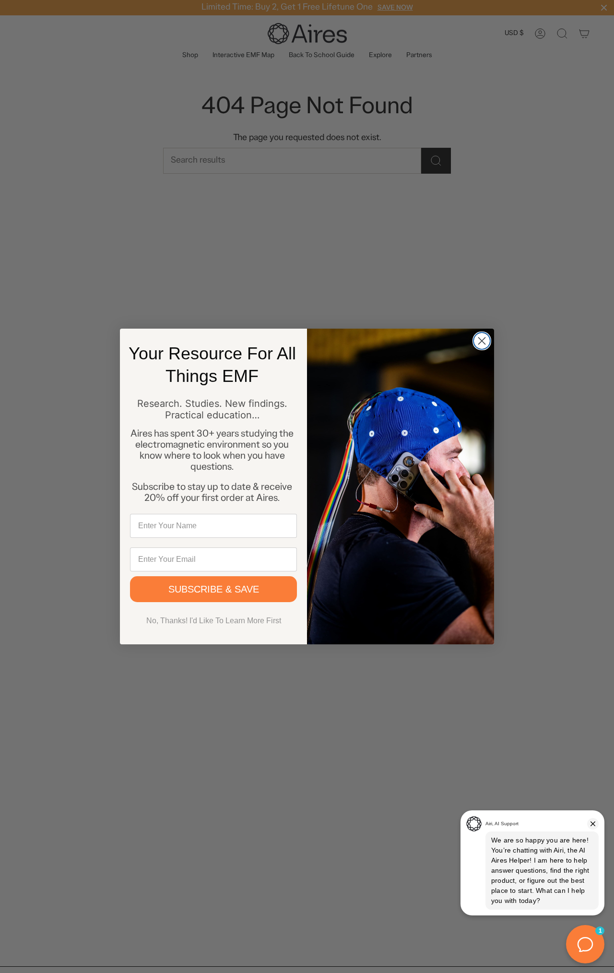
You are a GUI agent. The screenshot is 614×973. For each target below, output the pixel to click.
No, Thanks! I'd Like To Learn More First (213, 621)
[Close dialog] (481, 340)
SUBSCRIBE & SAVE (213, 589)
